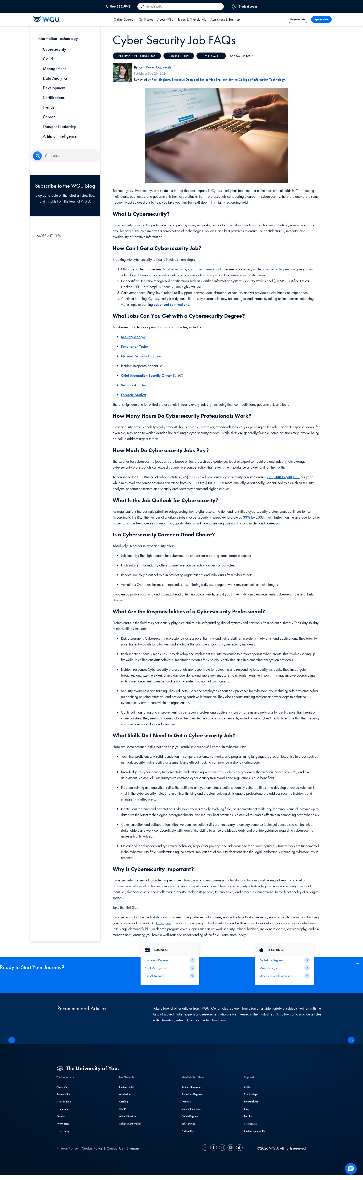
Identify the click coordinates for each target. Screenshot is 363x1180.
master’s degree (276, 269)
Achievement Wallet (130, 1123)
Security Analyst (133, 336)
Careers (61, 1116)
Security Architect (134, 385)
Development (54, 88)
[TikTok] (239, 1148)
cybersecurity (176, 269)
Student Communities (255, 1131)
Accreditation (64, 1101)
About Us (62, 1087)
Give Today (63, 1131)
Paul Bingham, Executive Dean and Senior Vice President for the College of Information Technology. (219, 79)
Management (54, 68)
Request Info (298, 19)
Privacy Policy (67, 1148)
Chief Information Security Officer (146, 375)
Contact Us (115, 1148)
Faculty (248, 1116)
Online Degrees (190, 1116)
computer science (201, 269)
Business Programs (191, 1087)
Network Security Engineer (141, 356)
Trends (48, 107)
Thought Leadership (59, 126)
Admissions (125, 1094)
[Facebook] (213, 1148)
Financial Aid (251, 1101)
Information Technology (137, 56)
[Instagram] (222, 1148)
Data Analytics (55, 78)
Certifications (53, 97)
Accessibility (63, 1094)
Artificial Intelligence (60, 136)
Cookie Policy (92, 1148)
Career (49, 117)
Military (248, 1087)
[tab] (124, 19)
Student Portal (126, 1087)
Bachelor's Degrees (192, 1094)
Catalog (123, 1101)
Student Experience (192, 1109)
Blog (246, 1109)
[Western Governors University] (47, 19)
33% (246, 517)
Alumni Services (127, 1116)
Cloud (48, 59)
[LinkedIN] (205, 1148)
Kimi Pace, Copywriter (156, 67)
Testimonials (250, 1123)
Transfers (186, 1101)
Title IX (122, 1109)
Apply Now (321, 19)
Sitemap (133, 1148)
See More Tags (241, 56)
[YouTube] (230, 1148)
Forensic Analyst (133, 394)
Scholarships (188, 1123)
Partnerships (188, 1131)
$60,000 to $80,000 (283, 476)
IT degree (163, 923)
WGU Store (63, 1123)
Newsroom (62, 1109)
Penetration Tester (134, 346)
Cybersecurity (54, 49)
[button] (357, 963)
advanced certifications (171, 304)
